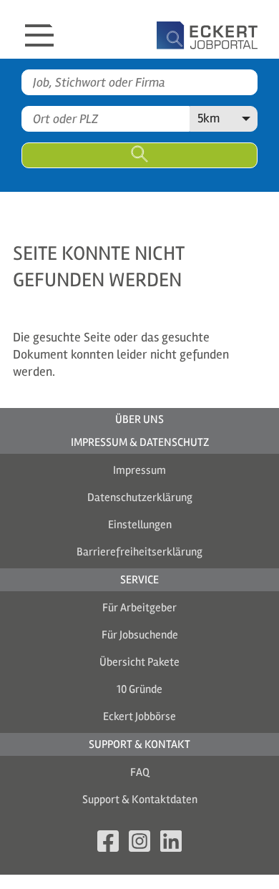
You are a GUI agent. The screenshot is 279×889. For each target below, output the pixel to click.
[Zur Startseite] (175, 29)
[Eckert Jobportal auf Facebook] (108, 843)
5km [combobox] (208, 118)
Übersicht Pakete (139, 662)
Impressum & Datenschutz (140, 442)
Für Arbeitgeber (139, 608)
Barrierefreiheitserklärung (139, 552)
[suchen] (139, 155)
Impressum (139, 470)
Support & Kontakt (139, 744)
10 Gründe (139, 689)
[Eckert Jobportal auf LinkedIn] (171, 843)
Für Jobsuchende (140, 635)
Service (139, 580)
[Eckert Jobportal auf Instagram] (139, 843)
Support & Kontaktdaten (139, 799)
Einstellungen (140, 525)
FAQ (140, 772)
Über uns (139, 419)
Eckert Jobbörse (139, 716)
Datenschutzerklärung (139, 497)
